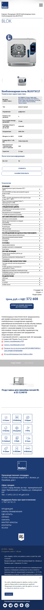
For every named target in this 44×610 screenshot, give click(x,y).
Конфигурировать (22, 173)
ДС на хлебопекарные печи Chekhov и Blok (18, 354)
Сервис (5, 517)
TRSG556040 (31, 102)
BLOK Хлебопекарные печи (26, 14)
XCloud (5, 528)
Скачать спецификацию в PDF (14, 341)
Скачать (6, 520)
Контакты (6, 525)
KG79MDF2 (22, 97)
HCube (18, 551)
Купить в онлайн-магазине (21, 306)
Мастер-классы (9, 522)
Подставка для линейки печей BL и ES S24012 (28, 98)
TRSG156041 (22, 103)
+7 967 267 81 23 (8, 502)
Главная (4, 14)
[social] (5, 605)
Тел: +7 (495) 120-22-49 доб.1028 (15, 495)
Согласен (9, 594)
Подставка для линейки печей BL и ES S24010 (20, 391)
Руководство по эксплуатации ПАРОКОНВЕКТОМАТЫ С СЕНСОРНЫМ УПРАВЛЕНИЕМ (22, 350)
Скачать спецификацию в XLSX (14, 345)
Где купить (7, 514)
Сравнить (22, 168)
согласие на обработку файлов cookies (21, 587)
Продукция (11, 14)
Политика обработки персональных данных (17, 601)
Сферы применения (12, 511)
